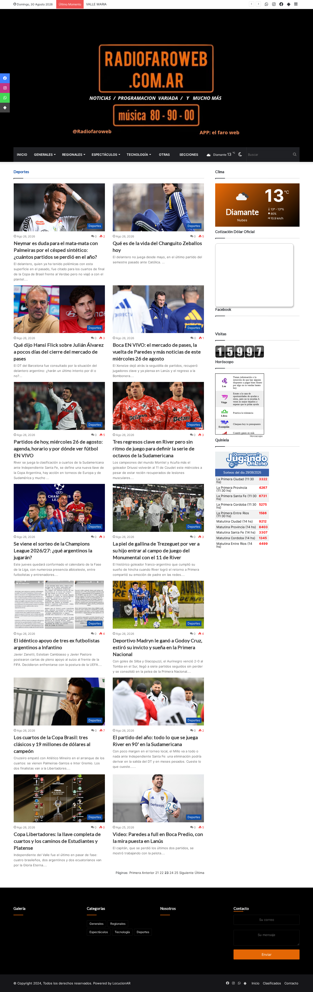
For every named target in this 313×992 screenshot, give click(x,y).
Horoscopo (256, 436)
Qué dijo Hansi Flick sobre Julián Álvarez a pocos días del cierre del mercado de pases (59, 351)
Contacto (241, 908)
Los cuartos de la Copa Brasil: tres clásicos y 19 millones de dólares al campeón (52, 744)
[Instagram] (5, 88)
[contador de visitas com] (239, 356)
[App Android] (5, 107)
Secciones (188, 154)
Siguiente (186, 873)
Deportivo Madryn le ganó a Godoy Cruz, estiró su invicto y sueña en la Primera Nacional (157, 647)
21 (157, 873)
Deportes (143, 932)
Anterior (148, 873)
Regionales (72, 154)
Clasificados (272, 983)
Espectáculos (104, 154)
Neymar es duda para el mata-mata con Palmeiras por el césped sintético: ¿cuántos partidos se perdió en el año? (56, 250)
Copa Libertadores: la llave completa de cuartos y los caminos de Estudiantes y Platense (57, 841)
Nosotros (168, 908)
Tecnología (137, 154)
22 (162, 873)
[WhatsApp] (5, 98)
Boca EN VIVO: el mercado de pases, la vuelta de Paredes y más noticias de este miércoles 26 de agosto (157, 351)
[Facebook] (5, 78)
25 (176, 873)
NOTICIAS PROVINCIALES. (105, 4)
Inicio (22, 154)
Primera (135, 873)
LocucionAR (121, 983)
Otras (164, 154)
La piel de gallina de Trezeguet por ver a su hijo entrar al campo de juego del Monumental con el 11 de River (156, 550)
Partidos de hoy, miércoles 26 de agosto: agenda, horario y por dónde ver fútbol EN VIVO (58, 448)
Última (199, 873)
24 (171, 873)
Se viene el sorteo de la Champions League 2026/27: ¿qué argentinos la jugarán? (53, 550)
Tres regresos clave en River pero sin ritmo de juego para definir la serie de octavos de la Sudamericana (153, 448)
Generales (43, 154)
